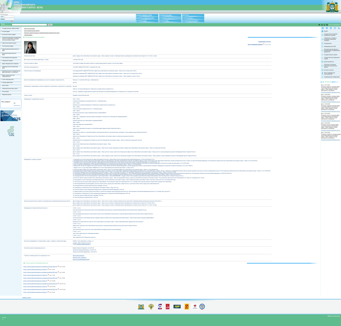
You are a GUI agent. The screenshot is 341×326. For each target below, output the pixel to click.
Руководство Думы (166, 15)
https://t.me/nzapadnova (78, 255)
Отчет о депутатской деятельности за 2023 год (35, 280)
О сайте (4, 317)
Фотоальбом (5, 91)
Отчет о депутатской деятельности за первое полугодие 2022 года (40, 289)
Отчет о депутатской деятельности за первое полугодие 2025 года (40, 272)
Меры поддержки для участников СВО (329, 73)
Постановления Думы (7, 46)
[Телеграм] (331, 27)
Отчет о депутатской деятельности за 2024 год (35, 275)
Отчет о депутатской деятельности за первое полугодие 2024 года (40, 278)
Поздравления (328, 43)
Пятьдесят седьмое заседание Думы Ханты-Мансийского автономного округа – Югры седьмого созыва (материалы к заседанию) (330, 107)
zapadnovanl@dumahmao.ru (83, 244)
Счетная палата (188, 18)
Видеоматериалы (6, 94)
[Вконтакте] (323, 27)
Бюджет (326, 31)
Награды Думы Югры (7, 82)
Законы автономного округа (9, 43)
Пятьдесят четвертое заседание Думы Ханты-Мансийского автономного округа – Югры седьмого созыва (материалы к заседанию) (331, 136)
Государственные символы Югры (10, 28)
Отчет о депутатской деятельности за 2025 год (35, 269)
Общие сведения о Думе (144, 15)
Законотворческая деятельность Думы (10, 50)
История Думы (6, 31)
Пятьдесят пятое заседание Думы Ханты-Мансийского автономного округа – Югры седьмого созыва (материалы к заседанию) (330, 126)
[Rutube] (339, 27)
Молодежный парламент (190, 21)
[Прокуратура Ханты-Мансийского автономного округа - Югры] (151, 309)
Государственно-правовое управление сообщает (330, 34)
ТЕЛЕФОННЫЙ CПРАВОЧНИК (331, 77)
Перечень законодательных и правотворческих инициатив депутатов (41, 32)
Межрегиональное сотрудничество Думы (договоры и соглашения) (11, 71)
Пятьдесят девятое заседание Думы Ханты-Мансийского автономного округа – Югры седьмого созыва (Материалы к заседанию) (330, 88)
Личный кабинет (28, 35)
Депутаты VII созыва (29, 28)
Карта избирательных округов (31, 30)
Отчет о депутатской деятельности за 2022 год (35, 286)
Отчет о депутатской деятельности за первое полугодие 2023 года (40, 283)
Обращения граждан (7, 60)
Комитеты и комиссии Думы (145, 18)
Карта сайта (5, 85)
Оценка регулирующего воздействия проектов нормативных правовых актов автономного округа (11, 39)
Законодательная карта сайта (10, 88)
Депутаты (186, 15)
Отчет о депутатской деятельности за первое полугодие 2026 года (40, 266)
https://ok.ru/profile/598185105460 (81, 259)
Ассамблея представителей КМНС (170, 18)
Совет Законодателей (7, 79)
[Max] (335, 27)
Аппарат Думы (164, 21)
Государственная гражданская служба (332, 58)
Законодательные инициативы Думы (10, 67)
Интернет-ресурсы (329, 70)
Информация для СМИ (330, 46)
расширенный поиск (6, 25)
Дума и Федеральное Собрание (10, 63)
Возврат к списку (26, 297)
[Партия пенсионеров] (195, 306)
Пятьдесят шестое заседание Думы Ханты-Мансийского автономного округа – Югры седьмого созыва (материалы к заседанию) (330, 117)
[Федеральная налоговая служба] (202, 309)
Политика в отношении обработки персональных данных (330, 66)
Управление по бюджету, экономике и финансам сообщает (330, 39)
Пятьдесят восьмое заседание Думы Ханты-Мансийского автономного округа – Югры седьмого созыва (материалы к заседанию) (330, 98)
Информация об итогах (335, 92)
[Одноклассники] (327, 27)
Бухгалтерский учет (329, 61)
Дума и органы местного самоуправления (8, 76)
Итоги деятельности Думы (9, 34)
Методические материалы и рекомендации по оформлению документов (332, 50)
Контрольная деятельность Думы (9, 54)
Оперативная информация (326, 92)
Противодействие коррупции (9, 57)
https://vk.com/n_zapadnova (79, 257)
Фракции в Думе (142, 21)
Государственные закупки (330, 54)
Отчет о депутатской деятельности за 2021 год (35, 292)
